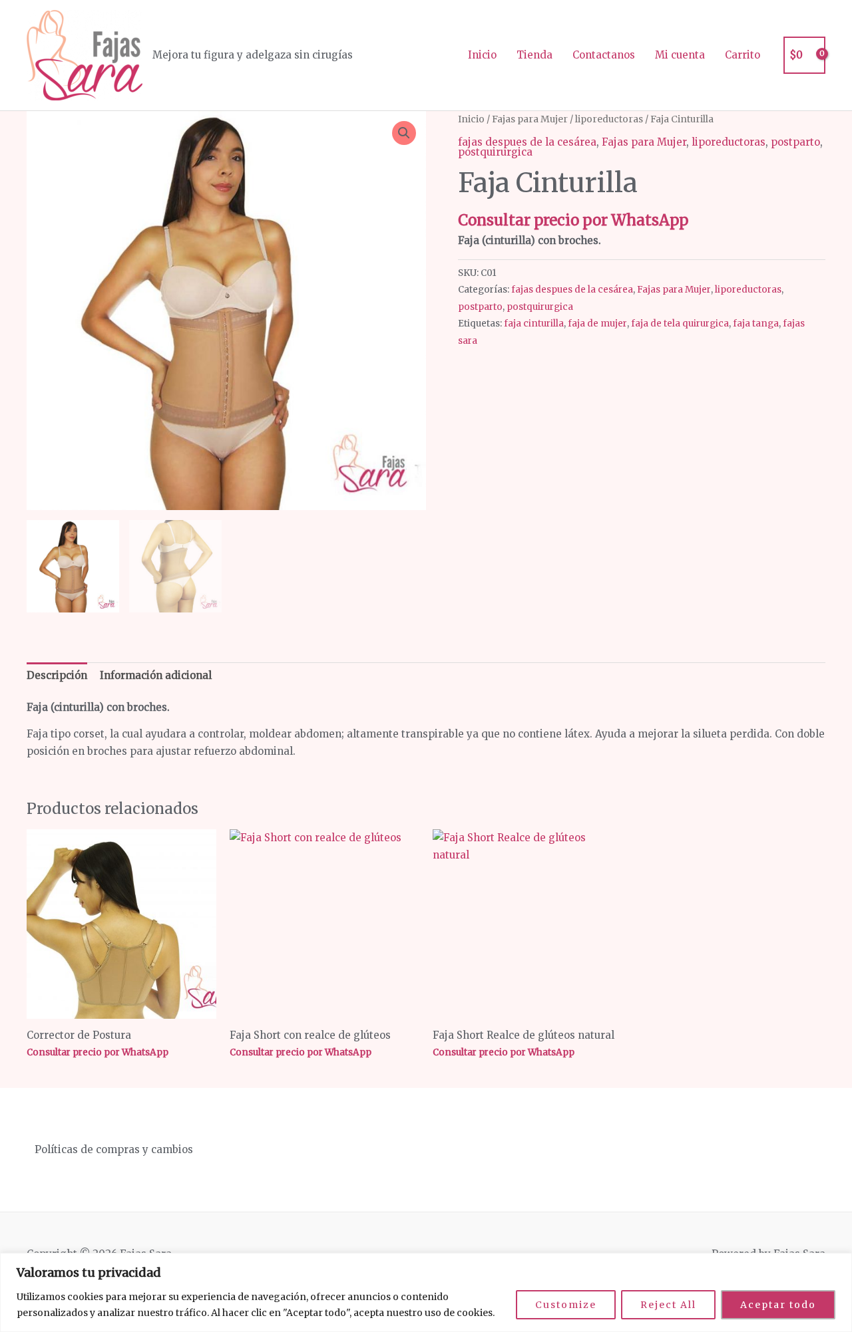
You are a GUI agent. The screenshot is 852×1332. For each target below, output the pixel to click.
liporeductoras (609, 119)
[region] (426, 1292)
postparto (795, 142)
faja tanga (756, 323)
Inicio (482, 55)
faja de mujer (597, 323)
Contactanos (603, 55)
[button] (404, 133)
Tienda (534, 55)
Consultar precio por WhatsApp (573, 220)
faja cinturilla (534, 323)
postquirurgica (495, 152)
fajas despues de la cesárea (527, 142)
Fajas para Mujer (530, 119)
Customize (565, 1305)
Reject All (668, 1305)
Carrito (742, 55)
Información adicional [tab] (156, 675)
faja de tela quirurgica (680, 323)
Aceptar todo (778, 1305)
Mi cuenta (680, 55)
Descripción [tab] (57, 675)
